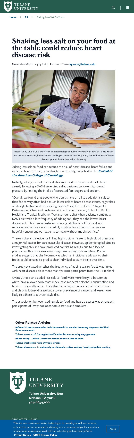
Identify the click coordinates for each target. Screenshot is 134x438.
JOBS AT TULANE (23, 419)
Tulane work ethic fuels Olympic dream (37, 342)
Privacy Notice (22, 435)
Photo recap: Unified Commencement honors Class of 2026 (49, 338)
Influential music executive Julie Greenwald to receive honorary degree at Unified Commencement (62, 328)
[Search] (113, 8)
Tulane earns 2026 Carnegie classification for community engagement (55, 334)
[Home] (21, 6)
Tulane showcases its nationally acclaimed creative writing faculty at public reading (62, 347)
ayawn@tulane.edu (82, 64)
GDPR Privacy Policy (45, 435)
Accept (113, 429)
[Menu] (128, 7)
